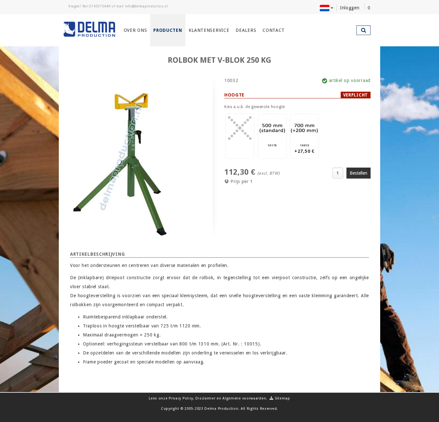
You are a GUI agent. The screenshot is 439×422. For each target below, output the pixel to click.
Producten (167, 30)
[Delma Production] (90, 29)
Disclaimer (205, 398)
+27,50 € (304, 149)
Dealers (246, 30)
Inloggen (350, 7)
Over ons (135, 30)
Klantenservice (209, 30)
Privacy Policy (181, 398)
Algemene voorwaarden (244, 398)
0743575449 (100, 6)
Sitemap (281, 398)
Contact (274, 30)
